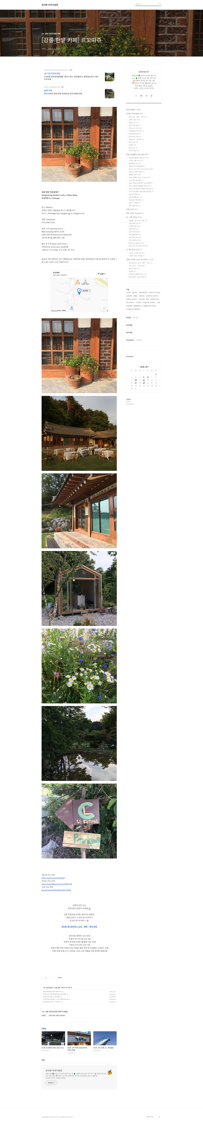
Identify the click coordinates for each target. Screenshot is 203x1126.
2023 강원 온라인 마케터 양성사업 (141, 189)
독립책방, (142, 296)
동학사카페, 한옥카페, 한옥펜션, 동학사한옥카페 (63, 93)
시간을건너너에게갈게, (133, 309)
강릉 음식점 (134, 226)
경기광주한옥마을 (52, 73)
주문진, (135, 296)
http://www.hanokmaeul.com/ (56, 70)
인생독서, (139, 302)
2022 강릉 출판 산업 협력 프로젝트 (141, 191)
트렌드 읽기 (131, 209)
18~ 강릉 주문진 (48, 987)
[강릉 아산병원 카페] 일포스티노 (52, 991)
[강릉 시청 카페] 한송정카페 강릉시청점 (54, 994)
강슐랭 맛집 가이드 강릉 (138, 220)
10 (136, 380)
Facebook (130, 340)
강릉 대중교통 (135, 234)
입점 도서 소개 (135, 128)
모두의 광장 (134, 268)
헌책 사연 (133, 142)
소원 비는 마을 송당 (136, 253)
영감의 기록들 (135, 203)
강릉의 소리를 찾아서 (137, 172)
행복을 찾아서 (135, 174)
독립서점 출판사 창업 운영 (137, 154)
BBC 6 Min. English (134, 213)
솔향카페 (48, 90)
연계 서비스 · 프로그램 (137, 266)
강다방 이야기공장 (50, 5)
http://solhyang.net (52, 87)
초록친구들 (134, 150)
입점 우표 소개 (135, 136)
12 (144, 380)
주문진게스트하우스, (149, 302)
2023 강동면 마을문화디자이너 (140, 186)
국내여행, (129, 306)
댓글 (43, 1060)
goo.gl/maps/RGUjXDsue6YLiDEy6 (56, 890)
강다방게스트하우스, (152, 296)
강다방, (128, 292)
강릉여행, (129, 296)
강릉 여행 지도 (134, 223)
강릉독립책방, (143, 292)
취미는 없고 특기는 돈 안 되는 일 (141, 169)
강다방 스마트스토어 (153, 1105)
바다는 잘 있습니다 (136, 243)
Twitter (139, 340)
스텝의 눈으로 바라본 (137, 256)
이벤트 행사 (134, 120)
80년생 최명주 (134, 194)
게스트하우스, (130, 302)
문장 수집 (133, 148)
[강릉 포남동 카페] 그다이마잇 (51, 1002)
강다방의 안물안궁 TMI (137, 274)
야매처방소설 (134, 163)
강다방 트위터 (151, 1113)
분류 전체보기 (133, 109)
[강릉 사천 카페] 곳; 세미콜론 (51, 997)
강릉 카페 (57, 987)
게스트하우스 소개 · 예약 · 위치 (140, 263)
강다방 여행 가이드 (136, 160)
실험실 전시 (134, 122)
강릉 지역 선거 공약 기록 (138, 246)
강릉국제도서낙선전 (136, 131)
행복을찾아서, (137, 306)
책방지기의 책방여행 (137, 166)
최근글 (128, 317)
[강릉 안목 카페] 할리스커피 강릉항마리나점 (55, 999)
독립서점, (142, 299)
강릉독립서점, (154, 299)
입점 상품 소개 (135, 134)
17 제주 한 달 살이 (134, 249)
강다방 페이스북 (152, 1109)
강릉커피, (135, 292)
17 (136, 383)
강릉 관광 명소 (135, 237)
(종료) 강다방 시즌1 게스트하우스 (139, 259)
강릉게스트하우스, (132, 299)
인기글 (135, 317)
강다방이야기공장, (154, 292)
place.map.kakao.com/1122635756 (57, 884)
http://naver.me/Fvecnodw (53, 877)
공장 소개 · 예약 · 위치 (138, 117)
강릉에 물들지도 (135, 197)
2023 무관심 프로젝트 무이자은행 (141, 183)
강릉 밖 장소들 (134, 232)
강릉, (158, 302)
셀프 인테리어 (134, 205)
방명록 (132, 145)
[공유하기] (48, 978)
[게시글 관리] (51, 978)
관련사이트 (150, 1117)
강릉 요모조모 (135, 240)
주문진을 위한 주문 (136, 200)
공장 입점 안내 (134, 125)
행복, (147, 299)
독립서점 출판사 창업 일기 (139, 158)
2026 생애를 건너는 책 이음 (139, 177)
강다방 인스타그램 (152, 1102)
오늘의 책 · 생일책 (136, 139)
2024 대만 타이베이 (136, 180)
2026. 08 (144, 367)
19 (144, 383)
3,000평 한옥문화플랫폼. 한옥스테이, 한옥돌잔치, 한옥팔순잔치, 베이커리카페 (71, 77)
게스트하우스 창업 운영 (138, 277)
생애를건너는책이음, (149, 306)
